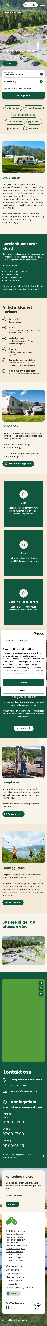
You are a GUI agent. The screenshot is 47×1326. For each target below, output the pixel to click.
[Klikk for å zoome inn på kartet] (41, 983)
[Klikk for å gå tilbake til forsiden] (6, 5)
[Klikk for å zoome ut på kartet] (41, 988)
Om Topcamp (12, 1269)
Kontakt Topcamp (14, 1280)
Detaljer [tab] (23, 640)
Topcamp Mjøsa (13, 1254)
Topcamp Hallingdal (15, 1248)
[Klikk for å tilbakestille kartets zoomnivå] (41, 994)
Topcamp (6, 12)
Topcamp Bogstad (14, 1234)
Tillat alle (23, 682)
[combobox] (23, 73)
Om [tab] (38, 640)
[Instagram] (13, 1307)
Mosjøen (17, 12)
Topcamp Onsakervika (16, 1245)
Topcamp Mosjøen (14, 1257)
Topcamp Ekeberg (14, 1237)
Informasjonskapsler (15, 1277)
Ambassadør (12, 1284)
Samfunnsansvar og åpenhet (19, 1287)
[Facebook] (7, 1307)
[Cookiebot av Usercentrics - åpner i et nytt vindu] (33, 633)
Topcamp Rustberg (15, 1251)
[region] (23, 1020)
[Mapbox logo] (38, 1059)
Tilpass (22, 690)
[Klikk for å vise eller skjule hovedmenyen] (42, 4)
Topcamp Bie (12, 1242)
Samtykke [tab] (8, 640)
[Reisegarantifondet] (37, 1306)
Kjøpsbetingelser (13, 1273)
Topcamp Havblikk (14, 1260)
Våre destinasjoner (14, 1266)
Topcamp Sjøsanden (15, 1239)
